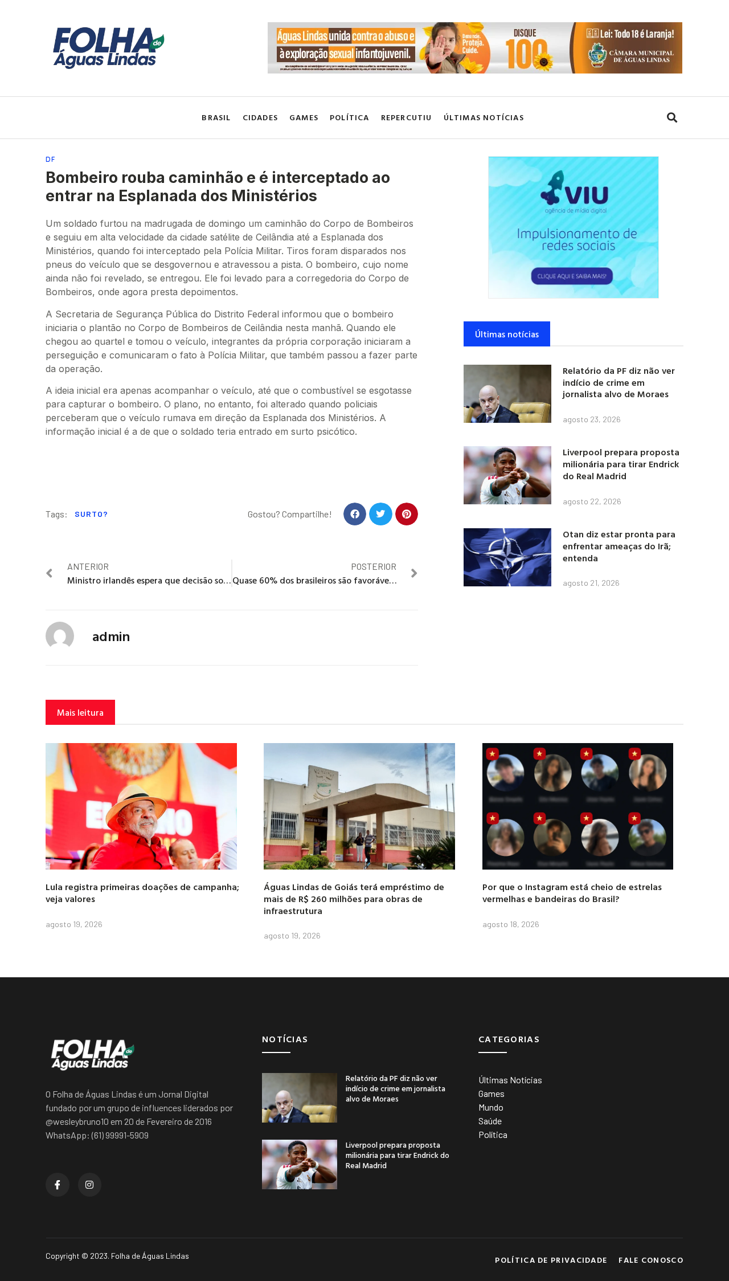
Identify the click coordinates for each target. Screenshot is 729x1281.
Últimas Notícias (484, 117)
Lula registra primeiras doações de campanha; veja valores (142, 892)
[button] (671, 117)
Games (303, 117)
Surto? (91, 514)
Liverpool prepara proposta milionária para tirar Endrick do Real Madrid (621, 464)
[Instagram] (90, 1185)
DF (51, 159)
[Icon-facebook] (57, 1185)
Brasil (216, 117)
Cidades (260, 117)
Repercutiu (406, 117)
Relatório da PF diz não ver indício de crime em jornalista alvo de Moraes (619, 382)
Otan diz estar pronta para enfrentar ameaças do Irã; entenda (619, 546)
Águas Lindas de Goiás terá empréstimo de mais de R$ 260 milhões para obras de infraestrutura (354, 898)
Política (350, 117)
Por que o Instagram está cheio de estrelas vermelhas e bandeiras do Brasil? (572, 892)
